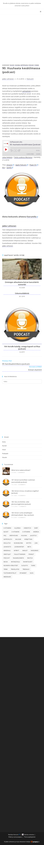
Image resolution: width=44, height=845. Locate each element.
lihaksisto (7, 547)
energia (36, 532)
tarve (33, 565)
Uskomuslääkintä (22, 293)
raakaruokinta (18, 558)
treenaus (26, 569)
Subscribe (30, 154)
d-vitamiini (15, 532)
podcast (31, 65)
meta (29, 547)
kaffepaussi (24, 65)
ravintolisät (27, 562)
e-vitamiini (26, 532)
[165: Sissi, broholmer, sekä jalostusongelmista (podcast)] (6, 504)
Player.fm (33, 165)
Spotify (9, 167)
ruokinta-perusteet (11, 565)
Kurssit (4, 446)
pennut (31, 554)
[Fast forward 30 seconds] (19, 150)
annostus (27, 528)
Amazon (9, 165)
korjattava (28, 539)
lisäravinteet (19, 547)
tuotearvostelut (10, 573)
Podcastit (30, 79)
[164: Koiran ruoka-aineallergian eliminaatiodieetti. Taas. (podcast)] (6, 515)
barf (36, 528)
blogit (12, 65)
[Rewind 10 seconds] (11, 150)
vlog (31, 573)
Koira (4, 442)
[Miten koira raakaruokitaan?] (6, 471)
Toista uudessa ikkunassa (23, 157)
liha (36, 543)
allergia (17, 528)
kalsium (18, 539)
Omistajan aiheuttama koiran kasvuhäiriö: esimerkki (22, 283)
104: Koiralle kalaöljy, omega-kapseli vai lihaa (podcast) (22, 347)
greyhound (14, 535)
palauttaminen (19, 554)
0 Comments (21, 484)
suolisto (24, 565)
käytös (28, 543)
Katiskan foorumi (13, 834)
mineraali (7, 550)
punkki (36, 65)
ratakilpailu (15, 562)
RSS (3, 167)
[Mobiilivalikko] (41, 12)
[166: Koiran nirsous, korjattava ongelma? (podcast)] (6, 493)
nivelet (25, 550)
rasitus (30, 558)
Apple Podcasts (20, 165)
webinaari (7, 577)
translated (15, 569)
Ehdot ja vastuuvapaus (15, 837)
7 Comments (22, 506)
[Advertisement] (22, 37)
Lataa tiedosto (7, 157)
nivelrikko (34, 550)
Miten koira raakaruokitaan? (21, 470)
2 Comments (21, 472)
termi (6, 569)
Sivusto (4, 457)
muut (4, 450)
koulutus (7, 543)
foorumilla (31, 216)
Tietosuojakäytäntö (29, 837)
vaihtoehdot (26, 91)
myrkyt (16, 550)
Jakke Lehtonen (8, 79)
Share (38, 154)
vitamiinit (23, 573)
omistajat (7, 554)
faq (5, 535)
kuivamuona (18, 543)
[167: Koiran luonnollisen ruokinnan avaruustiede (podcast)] (6, 482)
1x (15, 150)
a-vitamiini (7, 528)
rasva (6, 562)
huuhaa (17, 65)
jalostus (33, 535)
